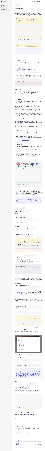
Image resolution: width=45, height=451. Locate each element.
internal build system (25, 140)
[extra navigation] (43, 1)
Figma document (27, 420)
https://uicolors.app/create (35, 332)
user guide (36, 327)
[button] (6, 4)
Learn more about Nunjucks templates (31, 46)
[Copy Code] (40, 25)
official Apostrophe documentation (33, 195)
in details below (31, 234)
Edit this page (18, 440)
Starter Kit (8, 1)
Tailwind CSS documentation (23, 229)
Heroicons (29, 409)
